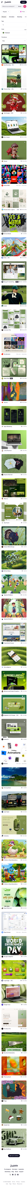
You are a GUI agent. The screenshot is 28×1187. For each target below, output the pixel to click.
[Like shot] (20, 65)
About (16, 1171)
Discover (4, 16)
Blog (13, 1171)
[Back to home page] (7, 2)
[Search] (24, 6)
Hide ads (18, 185)
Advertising (7, 1171)
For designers (7, 1169)
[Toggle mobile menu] (2, 2)
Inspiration (21, 1169)
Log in (23, 2)
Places (14, 1183)
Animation (11, 16)
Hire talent (14, 1169)
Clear (25, 29)
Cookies (23, 1181)
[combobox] (9, 6)
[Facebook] (12, 1174)
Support (21, 1171)
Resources (19, 1183)
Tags (2, 21)
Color (2, 29)
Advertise (24, 185)
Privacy (18, 1181)
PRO (13, 64)
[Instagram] (15, 1174)
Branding (19, 16)
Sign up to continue (14, 1155)
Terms (13, 1181)
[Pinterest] (18, 1174)
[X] (10, 1174)
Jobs (7, 1183)
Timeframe (4, 37)
